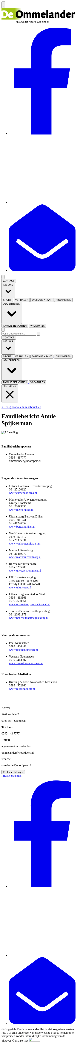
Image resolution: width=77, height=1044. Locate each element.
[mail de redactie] (42, 270)
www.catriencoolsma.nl (23, 492)
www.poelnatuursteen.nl (23, 649)
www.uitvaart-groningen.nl (25, 570)
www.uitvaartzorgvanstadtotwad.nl (29, 604)
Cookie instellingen (13, 772)
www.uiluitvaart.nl (20, 587)
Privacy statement (11, 775)
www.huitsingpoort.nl (22, 688)
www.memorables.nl (21, 509)
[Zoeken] (38, 334)
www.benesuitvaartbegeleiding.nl (28, 617)
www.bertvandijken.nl (22, 526)
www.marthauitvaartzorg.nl (25, 557)
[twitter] (42, 202)
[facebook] (42, 133)
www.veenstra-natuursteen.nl (26, 663)
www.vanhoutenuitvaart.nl (24, 543)
